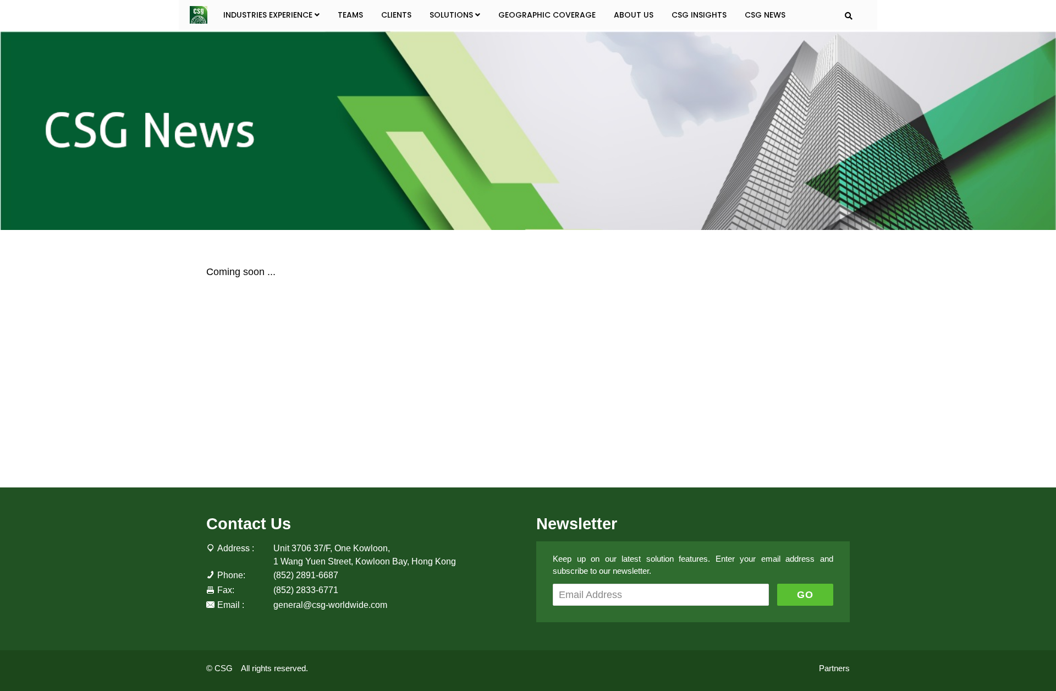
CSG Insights (699, 14)
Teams (350, 14)
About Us (633, 14)
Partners (834, 668)
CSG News (765, 14)
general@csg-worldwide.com (330, 605)
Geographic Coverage (547, 14)
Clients (396, 14)
